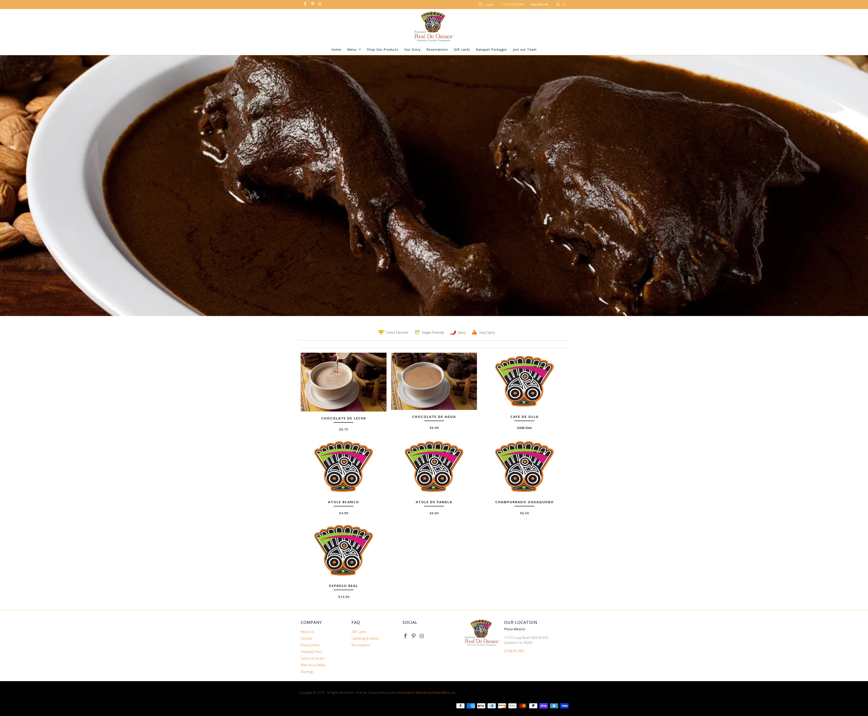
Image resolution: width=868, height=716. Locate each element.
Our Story (412, 49)
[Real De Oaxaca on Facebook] (305, 4)
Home (336, 49)
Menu (351, 49)
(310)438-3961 (514, 651)
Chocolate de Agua (434, 381)
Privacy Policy (310, 645)
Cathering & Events (365, 638)
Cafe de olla (524, 381)
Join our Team (525, 49)
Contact (306, 638)
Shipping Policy (311, 651)
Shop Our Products (383, 49)
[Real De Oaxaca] (434, 26)
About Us (307, 632)
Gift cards (462, 49)
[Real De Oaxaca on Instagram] (320, 4)
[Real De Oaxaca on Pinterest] (312, 4)
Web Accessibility (313, 665)
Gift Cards (358, 632)
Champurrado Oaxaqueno (524, 466)
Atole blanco (344, 466)
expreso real (344, 550)
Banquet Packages (491, 49)
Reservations (437, 49)
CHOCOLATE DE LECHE (344, 382)
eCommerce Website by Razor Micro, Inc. (426, 692)
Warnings (307, 672)
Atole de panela (434, 466)
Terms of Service (313, 658)
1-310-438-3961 (513, 4)
